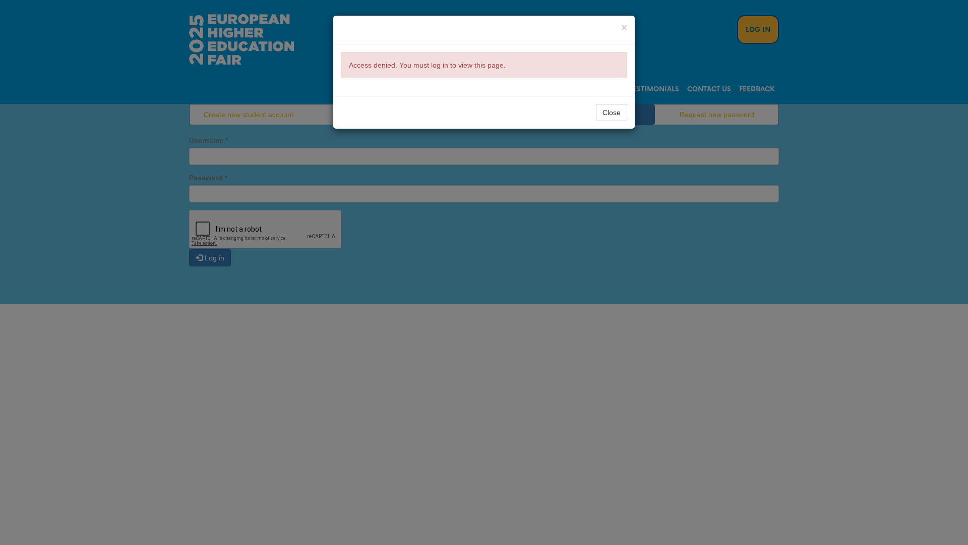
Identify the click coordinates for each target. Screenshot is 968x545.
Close (611, 112)
